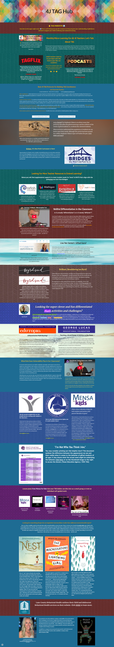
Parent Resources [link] (101, 2)
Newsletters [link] (109, 2)
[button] (2, 645)
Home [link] (94, 2)
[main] (57, 11)
